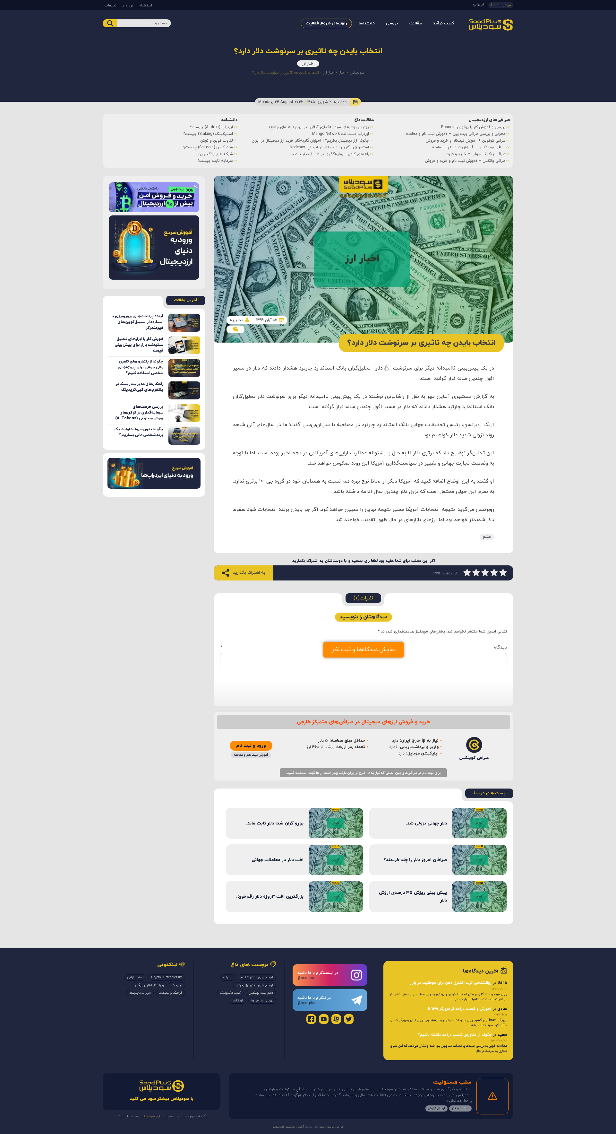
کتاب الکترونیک (230, 992)
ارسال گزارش (436, 1108)
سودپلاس (357, 72)
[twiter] (349, 1019)
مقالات (415, 23)
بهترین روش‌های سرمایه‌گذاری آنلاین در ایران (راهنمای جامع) (319, 127)
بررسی (392, 23)
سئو (321, 1127)
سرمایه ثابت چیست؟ (215, 160)
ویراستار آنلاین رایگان (149, 985)
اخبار (342, 72)
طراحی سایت (334, 1127)
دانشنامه (366, 23)
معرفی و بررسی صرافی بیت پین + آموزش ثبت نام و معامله (455, 133)
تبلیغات (110, 5)
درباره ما (127, 5)
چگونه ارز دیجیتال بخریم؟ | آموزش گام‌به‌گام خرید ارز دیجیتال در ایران (310, 140)
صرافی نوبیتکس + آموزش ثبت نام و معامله (468, 147)
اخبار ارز (308, 63)
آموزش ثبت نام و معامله (251, 755)
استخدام (145, 5)
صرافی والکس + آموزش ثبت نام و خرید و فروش (465, 160)
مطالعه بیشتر (460, 1108)
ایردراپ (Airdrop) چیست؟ (211, 127)
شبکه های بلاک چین (215, 154)
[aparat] (336, 1019)
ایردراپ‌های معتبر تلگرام (257, 977)
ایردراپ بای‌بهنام (140, 992)
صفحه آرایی (135, 977)
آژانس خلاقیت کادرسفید (288, 1127)
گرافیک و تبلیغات (170, 992)
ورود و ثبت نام (251, 746)
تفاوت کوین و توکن (216, 140)
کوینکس (237, 1000)
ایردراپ (478, 4)
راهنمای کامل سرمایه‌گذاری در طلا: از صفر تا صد (330, 154)
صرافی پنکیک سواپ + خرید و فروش (474, 154)
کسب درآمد (443, 23)
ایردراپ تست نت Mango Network (340, 133)
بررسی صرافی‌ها (262, 1000)
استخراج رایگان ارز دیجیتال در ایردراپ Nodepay (329, 147)
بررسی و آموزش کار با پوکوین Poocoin (473, 127)
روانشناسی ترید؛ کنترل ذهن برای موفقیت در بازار (451, 982)
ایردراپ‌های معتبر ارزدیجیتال (254, 985)
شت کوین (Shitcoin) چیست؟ (208, 147)
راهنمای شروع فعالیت (326, 23)
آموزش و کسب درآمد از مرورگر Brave (460, 1008)
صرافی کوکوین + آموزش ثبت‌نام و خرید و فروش (465, 140)
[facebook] (311, 1019)
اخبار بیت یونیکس (261, 992)
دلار (379, 368)
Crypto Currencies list (166, 977)
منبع (487, 536)
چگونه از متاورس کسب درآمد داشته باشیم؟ (455, 1034)
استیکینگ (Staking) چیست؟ (208, 133)
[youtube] (324, 1019)
